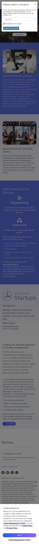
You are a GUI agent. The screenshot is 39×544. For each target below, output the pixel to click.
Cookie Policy (27, 526)
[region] (19, 524)
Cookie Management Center (14, 523)
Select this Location (11, 28)
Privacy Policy (12, 528)
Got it (19, 535)
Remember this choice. (13, 24)
